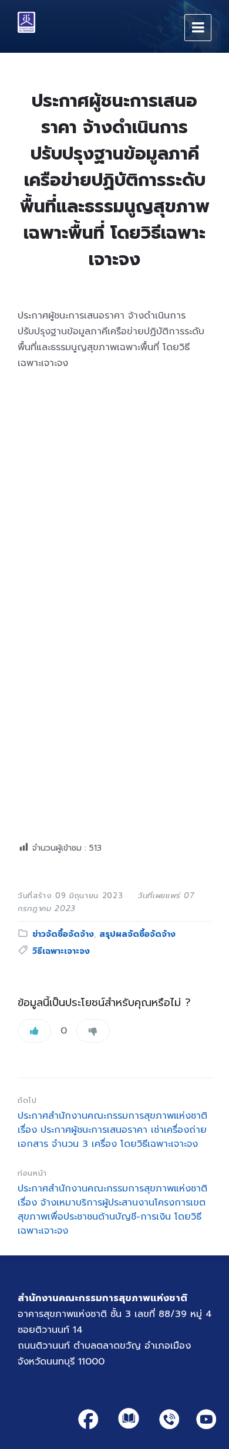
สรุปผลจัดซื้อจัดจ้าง (137, 934)
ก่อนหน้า (32, 1173)
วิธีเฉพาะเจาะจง (61, 951)
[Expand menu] (197, 27)
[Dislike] (93, 1030)
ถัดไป (27, 1100)
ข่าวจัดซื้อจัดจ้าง (63, 934)
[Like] (34, 1030)
